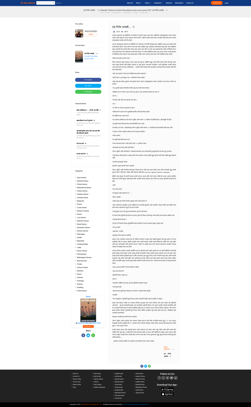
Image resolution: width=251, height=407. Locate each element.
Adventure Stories (83, 227)
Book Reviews (82, 261)
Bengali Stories (140, 384)
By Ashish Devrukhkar (91, 56)
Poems (79, 204)
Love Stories (81, 217)
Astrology (80, 281)
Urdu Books (118, 398)
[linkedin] (175, 377)
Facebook (89, 80)
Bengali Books (119, 390)
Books (138, 3)
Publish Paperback (99, 387)
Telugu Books (119, 387)
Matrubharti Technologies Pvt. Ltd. (92, 404)
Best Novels (97, 376)
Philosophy (81, 234)
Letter (79, 247)
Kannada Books (119, 395)
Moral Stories (82, 224)
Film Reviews (81, 254)
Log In (227, 3)
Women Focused (83, 211)
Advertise (169, 3)
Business (80, 271)
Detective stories (83, 221)
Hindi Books (118, 376)
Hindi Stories (139, 373)
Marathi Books (119, 382)
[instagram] (163, 377)
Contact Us (190, 3)
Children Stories (82, 194)
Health (79, 237)
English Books (119, 373)
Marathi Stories (140, 379)
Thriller (79, 264)
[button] (53, 3)
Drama (79, 214)
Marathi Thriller (89, 59)
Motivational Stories (84, 188)
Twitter (89, 86)
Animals (80, 277)
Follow (91, 34)
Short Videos (97, 384)
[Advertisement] (88, 354)
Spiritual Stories (82, 181)
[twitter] (167, 377)
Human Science (82, 231)
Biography (80, 241)
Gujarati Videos (98, 379)
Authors (96, 382)
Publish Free (217, 3)
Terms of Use (76, 382)
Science (80, 284)
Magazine (80, 201)
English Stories (140, 382)
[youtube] (171, 377)
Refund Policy (77, 384)
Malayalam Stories (141, 387)
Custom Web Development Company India (136, 404)
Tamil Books (118, 384)
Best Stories (97, 373)
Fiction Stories (82, 184)
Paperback (158, 3)
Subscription (179, 3)
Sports (79, 274)
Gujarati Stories (140, 376)
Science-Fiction (82, 267)
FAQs (74, 387)
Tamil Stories (139, 390)
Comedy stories (82, 198)
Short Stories (81, 178)
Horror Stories (82, 251)
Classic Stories (82, 191)
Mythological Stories (84, 257)
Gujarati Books (119, 379)
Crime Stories (82, 291)
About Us (130, 3)
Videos (147, 3)
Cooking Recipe (82, 244)
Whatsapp (89, 91)
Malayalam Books (120, 392)
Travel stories (82, 207)
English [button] (58, 3)
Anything (80, 287)
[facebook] (159, 377)
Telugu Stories (140, 392)
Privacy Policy (77, 379)
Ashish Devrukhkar (91, 31)
